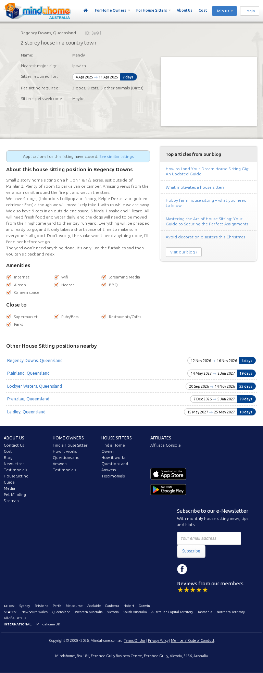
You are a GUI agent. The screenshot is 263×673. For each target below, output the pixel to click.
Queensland (61, 612)
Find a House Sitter (70, 445)
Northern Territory (231, 612)
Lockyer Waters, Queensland (34, 386)
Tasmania (205, 612)
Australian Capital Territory (172, 612)
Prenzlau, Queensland (28, 399)
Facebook (182, 569)
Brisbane (41, 606)
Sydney (25, 606)
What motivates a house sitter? (195, 187)
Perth (57, 606)
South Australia (135, 612)
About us (14, 438)
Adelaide (94, 606)
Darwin (144, 606)
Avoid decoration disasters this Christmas (205, 237)
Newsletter (14, 464)
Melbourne (74, 606)
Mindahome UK (48, 624)
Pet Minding (15, 495)
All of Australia (15, 618)
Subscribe (191, 551)
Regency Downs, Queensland (35, 360)
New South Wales (35, 612)
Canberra (112, 606)
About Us (184, 10)
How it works (65, 451)
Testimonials (15, 470)
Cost (203, 10)
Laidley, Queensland (26, 412)
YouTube (213, 569)
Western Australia (89, 612)
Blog (8, 458)
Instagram (197, 569)
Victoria (113, 612)
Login (250, 11)
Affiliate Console (165, 445)
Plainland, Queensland (28, 373)
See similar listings (116, 156)
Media (9, 488)
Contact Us (14, 445)
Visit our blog (182, 252)
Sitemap (11, 501)
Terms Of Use (135, 640)
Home (85, 10)
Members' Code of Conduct (192, 640)
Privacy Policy (158, 640)
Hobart (129, 606)
